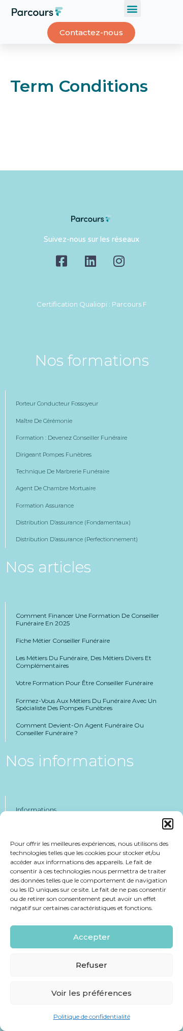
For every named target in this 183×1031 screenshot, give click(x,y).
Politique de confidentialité (91, 1016)
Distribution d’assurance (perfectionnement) (77, 539)
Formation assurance (45, 505)
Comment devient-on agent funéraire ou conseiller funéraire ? (80, 728)
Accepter (91, 937)
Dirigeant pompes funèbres (54, 454)
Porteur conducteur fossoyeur (57, 403)
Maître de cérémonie (44, 420)
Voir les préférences (91, 993)
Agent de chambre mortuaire (56, 488)
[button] (168, 824)
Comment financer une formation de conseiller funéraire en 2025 (87, 619)
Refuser (91, 965)
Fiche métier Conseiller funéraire (63, 640)
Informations (36, 810)
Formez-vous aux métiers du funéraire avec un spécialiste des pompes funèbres (86, 704)
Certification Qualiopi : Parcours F (92, 304)
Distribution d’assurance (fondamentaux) (73, 522)
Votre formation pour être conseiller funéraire (84, 683)
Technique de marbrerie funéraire (62, 471)
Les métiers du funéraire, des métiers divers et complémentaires (83, 661)
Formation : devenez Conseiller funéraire (71, 437)
